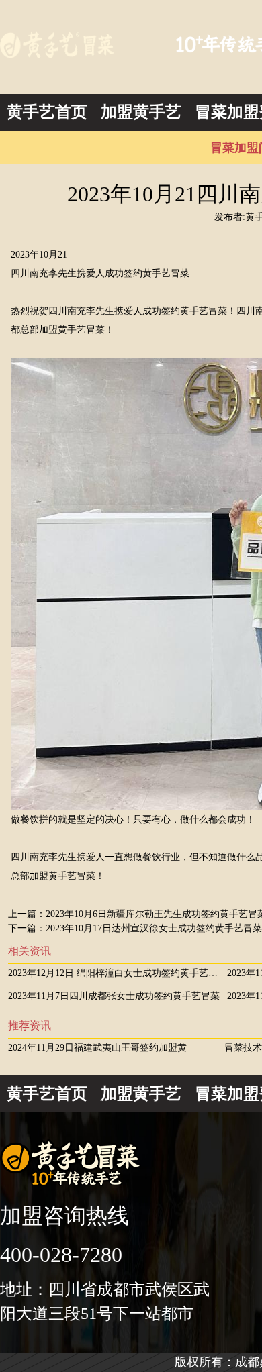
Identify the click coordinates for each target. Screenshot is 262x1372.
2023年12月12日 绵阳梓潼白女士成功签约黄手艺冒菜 (117, 973)
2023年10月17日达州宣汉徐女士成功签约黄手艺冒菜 (154, 928)
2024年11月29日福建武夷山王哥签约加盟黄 (97, 1048)
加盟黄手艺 (141, 112)
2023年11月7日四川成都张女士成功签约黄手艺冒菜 (114, 996)
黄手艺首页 (47, 112)
